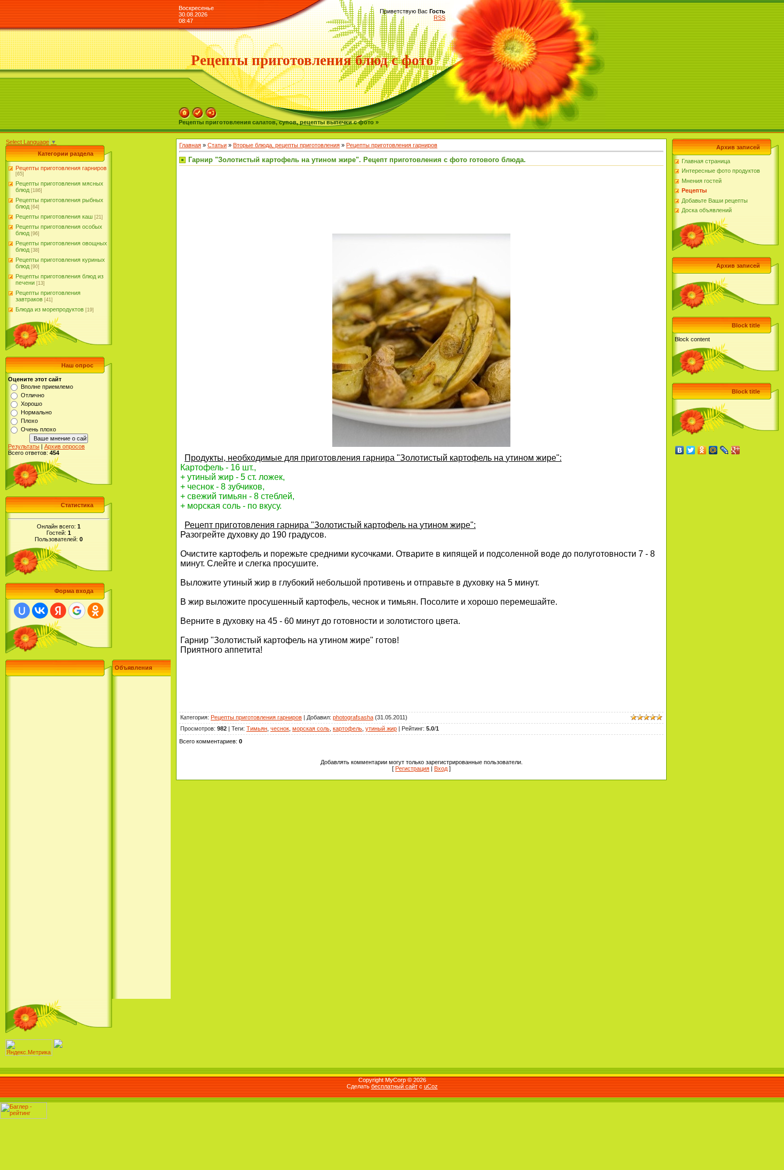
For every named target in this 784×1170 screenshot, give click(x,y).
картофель (347, 728)
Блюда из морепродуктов (49, 309)
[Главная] (184, 110)
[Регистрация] (198, 110)
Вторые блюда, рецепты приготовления (286, 145)
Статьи (217, 145)
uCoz (431, 1086)
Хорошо (31, 403)
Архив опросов (64, 446)
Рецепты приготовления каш (54, 216)
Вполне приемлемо (47, 386)
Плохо (29, 421)
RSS (439, 17)
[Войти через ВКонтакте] (40, 611)
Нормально (36, 412)
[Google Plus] (735, 450)
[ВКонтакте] (679, 450)
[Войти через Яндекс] (58, 611)
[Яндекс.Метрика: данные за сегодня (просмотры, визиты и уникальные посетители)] (28, 1047)
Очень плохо (38, 429)
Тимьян (256, 728)
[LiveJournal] (724, 450)
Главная (190, 145)
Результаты (23, 446)
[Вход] (211, 110)
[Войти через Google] (76, 610)
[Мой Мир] (713, 450)
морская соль (311, 728)
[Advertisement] (88, 839)
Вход (440, 768)
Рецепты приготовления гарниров (61, 168)
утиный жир (381, 728)
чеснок (279, 728)
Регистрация (412, 768)
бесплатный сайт (394, 1086)
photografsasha (353, 717)
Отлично (32, 395)
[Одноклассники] (702, 450)
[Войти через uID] (22, 611)
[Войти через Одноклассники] (95, 611)
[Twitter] (691, 450)
